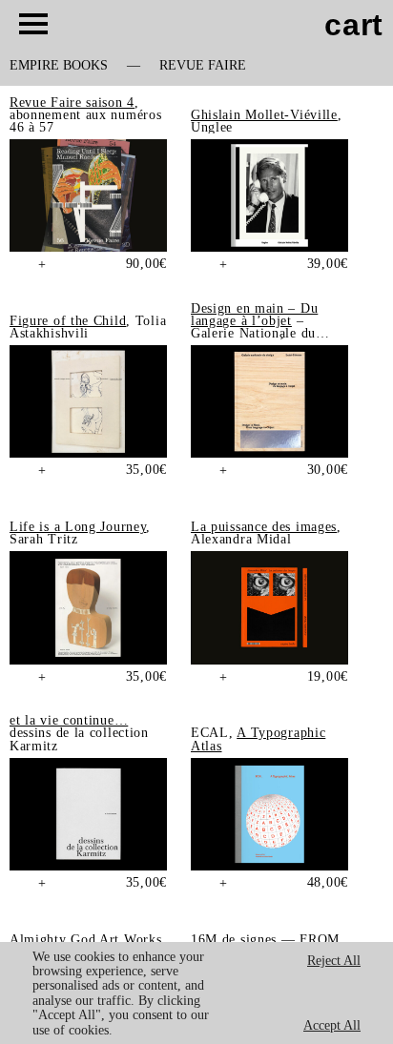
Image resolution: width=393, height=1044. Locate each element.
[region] (196, 993)
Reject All (334, 960)
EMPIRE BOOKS (59, 65)
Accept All (332, 1025)
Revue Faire (202, 65)
